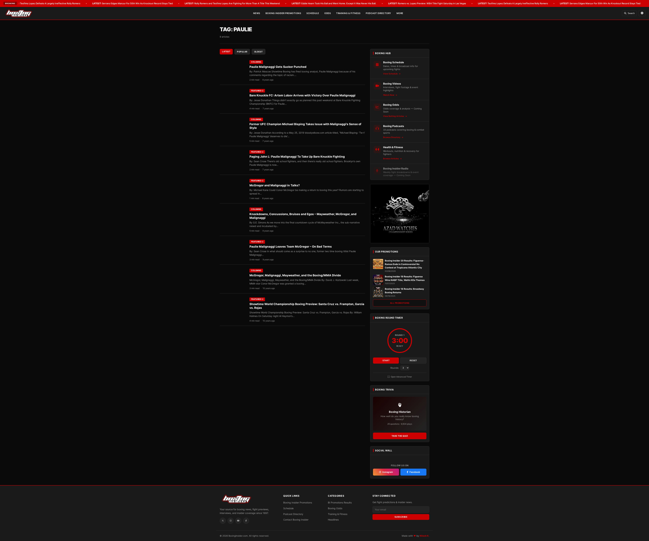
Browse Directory (392, 137)
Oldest (258, 51)
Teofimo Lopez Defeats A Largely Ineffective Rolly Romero (45, 3)
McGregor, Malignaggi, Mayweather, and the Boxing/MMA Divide (295, 275)
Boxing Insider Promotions (283, 13)
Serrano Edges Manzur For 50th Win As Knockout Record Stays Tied (132, 3)
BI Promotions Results (340, 502)
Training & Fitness (348, 13)
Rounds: (395, 367)
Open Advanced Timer (401, 376)
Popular (242, 51)
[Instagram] (230, 521)
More (399, 13)
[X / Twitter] (223, 521)
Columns (256, 62)
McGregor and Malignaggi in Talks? (274, 185)
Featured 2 (257, 90)
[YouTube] (238, 521)
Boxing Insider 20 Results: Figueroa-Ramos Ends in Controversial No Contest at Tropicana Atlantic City (404, 264)
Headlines (333, 519)
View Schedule (390, 73)
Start (386, 360)
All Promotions (400, 303)
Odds (327, 13)
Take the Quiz (400, 436)
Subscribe (400, 517)
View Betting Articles (394, 116)
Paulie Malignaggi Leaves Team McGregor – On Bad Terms (290, 246)
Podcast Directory (378, 13)
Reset (413, 360)
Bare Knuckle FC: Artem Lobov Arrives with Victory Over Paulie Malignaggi (302, 95)
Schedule (312, 13)
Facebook (415, 472)
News (256, 13)
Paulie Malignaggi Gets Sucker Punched (277, 66)
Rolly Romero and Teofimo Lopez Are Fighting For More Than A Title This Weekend (232, 3)
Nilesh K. (424, 535)
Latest (226, 51)
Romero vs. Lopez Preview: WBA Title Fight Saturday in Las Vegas (427, 3)
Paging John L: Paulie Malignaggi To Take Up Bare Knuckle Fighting (297, 156)
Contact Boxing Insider (295, 519)
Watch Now (389, 95)
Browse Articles (391, 158)
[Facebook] (246, 521)
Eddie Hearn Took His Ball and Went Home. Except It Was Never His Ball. (334, 3)
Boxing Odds (335, 508)
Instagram (387, 472)
